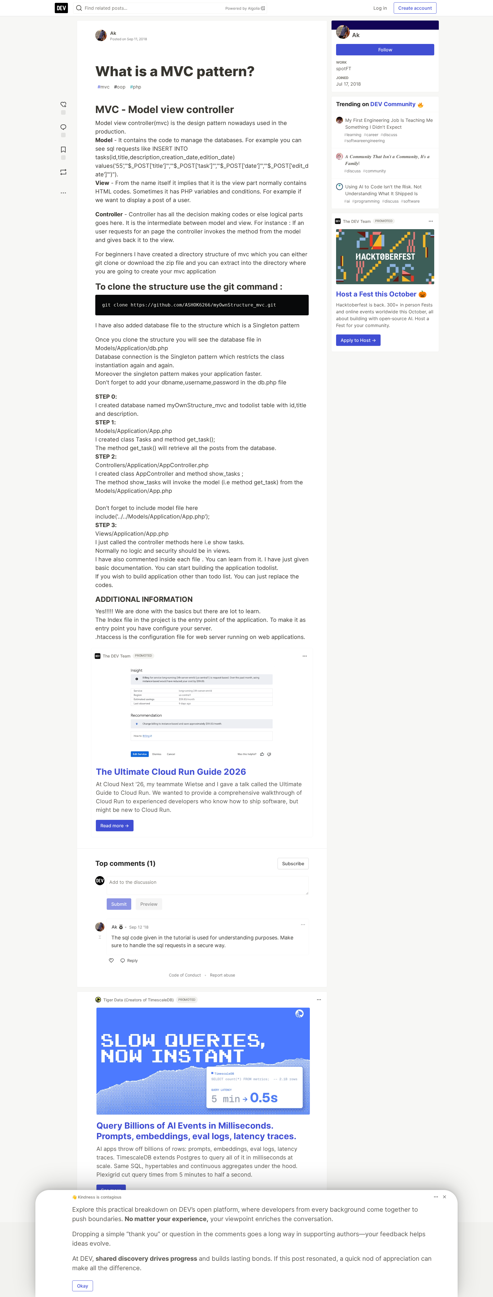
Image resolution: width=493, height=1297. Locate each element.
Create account (415, 8)
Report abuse (222, 975)
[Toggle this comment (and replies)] (100, 937)
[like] (111, 960)
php (135, 87)
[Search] (79, 8)
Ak (113, 33)
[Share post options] (63, 193)
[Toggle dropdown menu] (304, 656)
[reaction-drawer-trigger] (63, 107)
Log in (380, 8)
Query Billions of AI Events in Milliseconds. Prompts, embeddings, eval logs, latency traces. (196, 1130)
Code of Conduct (185, 975)
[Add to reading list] (63, 153)
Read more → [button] (114, 825)
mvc (104, 87)
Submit (119, 904)
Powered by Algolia (243, 8)
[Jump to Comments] (63, 130)
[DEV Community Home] (61, 8)
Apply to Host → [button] (358, 340)
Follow (385, 50)
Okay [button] (82, 1286)
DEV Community (393, 104)
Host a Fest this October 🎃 (381, 294)
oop (120, 87)
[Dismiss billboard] (444, 1196)
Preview (148, 904)
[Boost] (63, 172)
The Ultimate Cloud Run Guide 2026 (171, 771)
